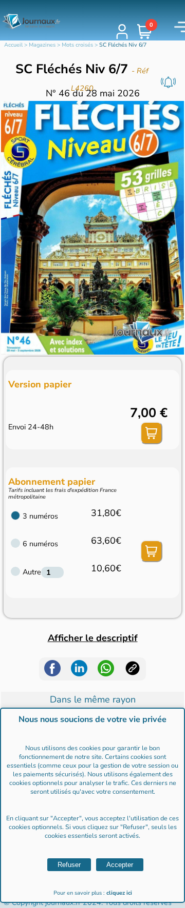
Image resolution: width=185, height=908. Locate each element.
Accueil (13, 45)
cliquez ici (119, 893)
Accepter (119, 865)
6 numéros (40, 544)
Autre (32, 572)
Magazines (42, 45)
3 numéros (40, 516)
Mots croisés (77, 45)
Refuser (69, 865)
